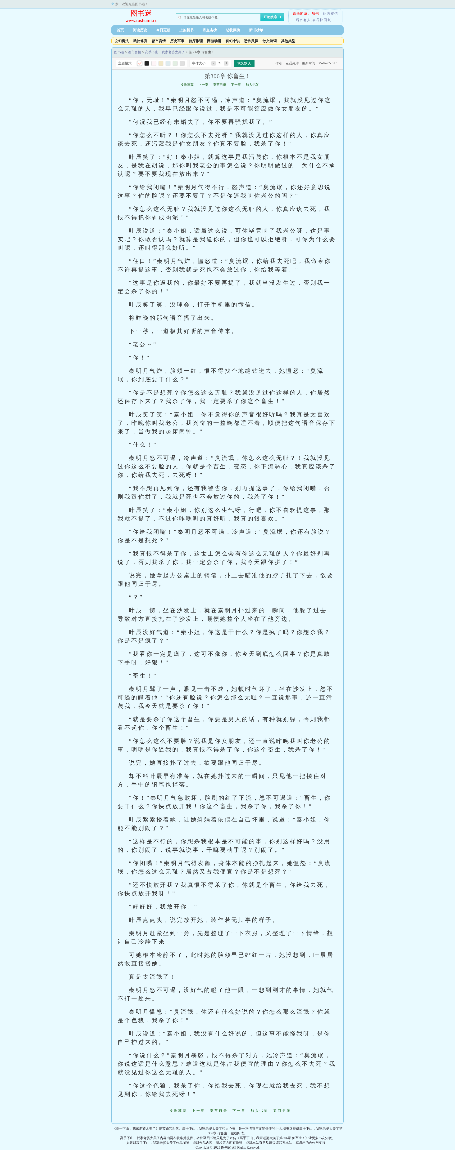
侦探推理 (196, 41)
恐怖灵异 (251, 41)
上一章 (203, 85)
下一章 (236, 85)
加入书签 (252, 85)
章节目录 (219, 85)
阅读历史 (140, 30)
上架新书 (186, 30)
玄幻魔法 (122, 41)
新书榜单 (256, 30)
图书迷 (141, 13)
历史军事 (177, 41)
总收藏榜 (233, 30)
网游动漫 (214, 41)
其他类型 (288, 41)
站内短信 (330, 13)
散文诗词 (270, 41)
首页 (120, 30)
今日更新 (163, 30)
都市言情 (159, 41)
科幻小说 (233, 41)
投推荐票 (187, 85)
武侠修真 (140, 41)
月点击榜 (210, 30)
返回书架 (282, 1111)
